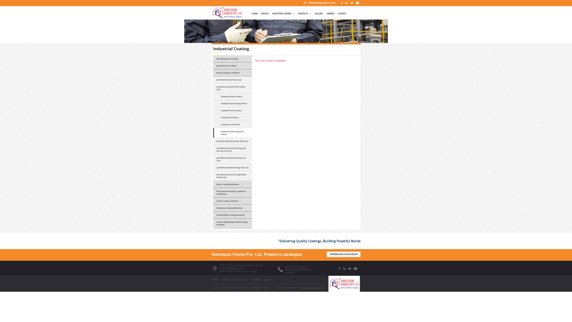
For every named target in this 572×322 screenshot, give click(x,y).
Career (256, 279)
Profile (226, 279)
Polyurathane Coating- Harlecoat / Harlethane (231, 192)
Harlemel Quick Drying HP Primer (232, 133)
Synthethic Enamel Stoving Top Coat (232, 167)
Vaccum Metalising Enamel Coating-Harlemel (232, 223)
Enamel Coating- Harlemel (227, 72)
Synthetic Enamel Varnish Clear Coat (232, 141)
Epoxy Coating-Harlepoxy (227, 184)
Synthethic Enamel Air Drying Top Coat (231, 159)
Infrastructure (241, 279)
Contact (268, 279)
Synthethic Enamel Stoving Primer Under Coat (231, 176)
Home (216, 279)
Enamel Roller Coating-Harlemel (230, 215)
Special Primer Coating (226, 65)
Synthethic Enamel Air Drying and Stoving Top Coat (231, 149)
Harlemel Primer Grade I (231, 110)
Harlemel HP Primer (229, 117)
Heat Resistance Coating (227, 58)
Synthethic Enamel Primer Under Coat (230, 88)
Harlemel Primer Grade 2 (232, 96)
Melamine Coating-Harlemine (229, 208)
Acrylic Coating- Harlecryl (227, 201)
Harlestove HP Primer (230, 124)
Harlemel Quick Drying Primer (234, 103)
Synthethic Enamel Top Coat (228, 79)
